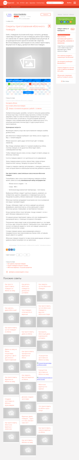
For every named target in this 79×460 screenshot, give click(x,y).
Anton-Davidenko (20, 14)
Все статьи (66, 81)
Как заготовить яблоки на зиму (27, 441)
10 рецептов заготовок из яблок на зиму (44, 358)
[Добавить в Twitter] (14, 250)
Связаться (71, 14)
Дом (27, 3)
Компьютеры (40, 3)
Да (19, 254)
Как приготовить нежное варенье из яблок (45, 430)
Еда (18, 3)
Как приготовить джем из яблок (28, 333)
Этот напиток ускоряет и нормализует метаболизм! (65, 56)
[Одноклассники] (71, 22)
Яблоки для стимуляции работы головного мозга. (65, 76)
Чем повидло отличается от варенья (27, 312)
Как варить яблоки (11, 103)
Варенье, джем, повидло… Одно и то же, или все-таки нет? (28, 419)
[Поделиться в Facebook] (12, 250)
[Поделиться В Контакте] (9, 250)
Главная (5, 7)
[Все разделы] (75, 3)
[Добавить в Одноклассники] (7, 250)
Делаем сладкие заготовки (27, 398)
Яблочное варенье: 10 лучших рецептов (19, 267)
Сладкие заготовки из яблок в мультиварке (9, 402)
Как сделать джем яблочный (10, 309)
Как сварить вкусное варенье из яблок (28, 377)
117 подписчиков (25, 18)
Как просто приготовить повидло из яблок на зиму (10, 287)
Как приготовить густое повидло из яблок (11, 330)
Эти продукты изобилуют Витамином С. (64, 62)
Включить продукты (18, 84)
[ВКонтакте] (68, 22)
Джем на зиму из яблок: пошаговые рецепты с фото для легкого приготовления (11, 354)
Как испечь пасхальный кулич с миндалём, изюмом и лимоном (65, 40)
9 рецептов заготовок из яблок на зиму (44, 372)
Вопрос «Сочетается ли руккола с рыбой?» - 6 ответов (25, 108)
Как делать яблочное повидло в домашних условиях (25, 288)
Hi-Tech (22, 3)
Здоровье (32, 3)
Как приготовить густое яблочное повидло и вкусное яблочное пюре (45, 310)
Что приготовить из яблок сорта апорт (45, 408)
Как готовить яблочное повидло (15, 106)
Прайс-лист (65, 14)
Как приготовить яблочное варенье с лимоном (11, 426)
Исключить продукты (39, 84)
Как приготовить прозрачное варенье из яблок (28, 354)
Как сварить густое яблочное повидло (45, 286)
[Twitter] (64, 22)
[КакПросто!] (8, 3)
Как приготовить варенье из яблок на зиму (11, 379)
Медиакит (60, 14)
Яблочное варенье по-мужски (43, 387)
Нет (27, 254)
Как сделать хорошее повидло (16, 264)
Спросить (45, 14)
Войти (69, 3)
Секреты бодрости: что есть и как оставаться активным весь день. (65, 69)
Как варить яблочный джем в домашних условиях (44, 335)
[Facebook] (61, 22)
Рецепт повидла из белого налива (17, 265)
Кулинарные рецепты (15, 7)
